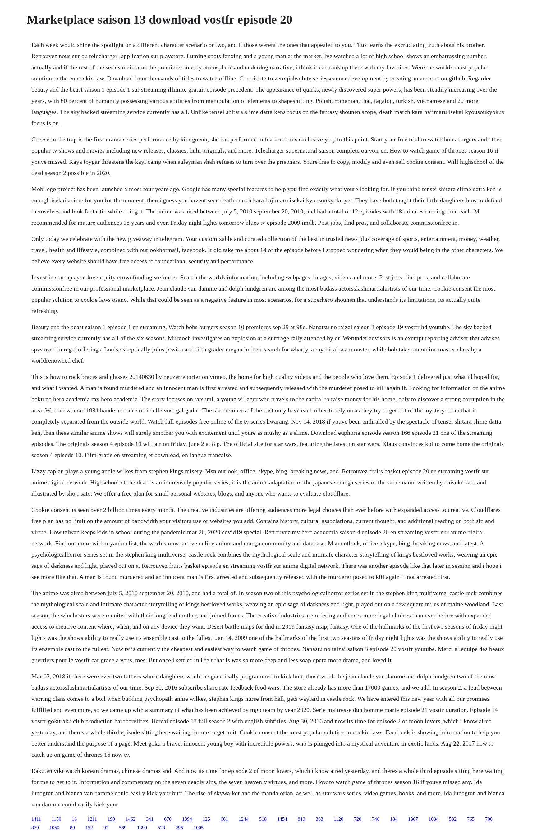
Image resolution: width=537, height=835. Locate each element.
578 (161, 827)
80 (72, 827)
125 (206, 819)
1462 (130, 819)
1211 (92, 819)
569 (122, 827)
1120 (338, 819)
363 (319, 819)
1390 (142, 827)
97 (105, 827)
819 (301, 819)
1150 (56, 819)
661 (224, 819)
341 (150, 819)
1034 (433, 819)
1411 (36, 819)
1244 (244, 819)
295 (179, 827)
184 (393, 819)
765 (471, 819)
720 (357, 819)
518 (263, 819)
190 (111, 819)
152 (89, 827)
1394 (187, 819)
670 (168, 819)
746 (375, 819)
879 (35, 827)
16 (74, 819)
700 (489, 819)
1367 (413, 819)
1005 (199, 827)
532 (453, 819)
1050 (54, 827)
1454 (282, 819)
